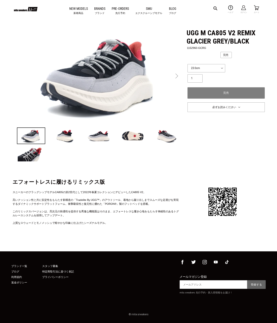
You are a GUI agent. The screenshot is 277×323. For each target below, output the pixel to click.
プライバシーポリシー (55, 277)
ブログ (15, 271)
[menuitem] (78, 8)
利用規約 (16, 277)
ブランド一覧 (19, 266)
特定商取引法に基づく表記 (58, 271)
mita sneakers (140, 314)
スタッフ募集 (50, 266)
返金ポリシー (19, 282)
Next (176, 76)
